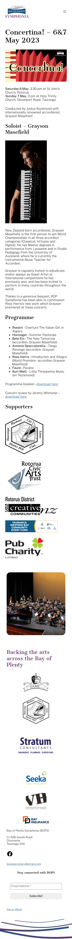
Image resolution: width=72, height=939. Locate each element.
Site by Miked (14, 909)
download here (47, 384)
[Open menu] (65, 11)
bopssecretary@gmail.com (24, 864)
